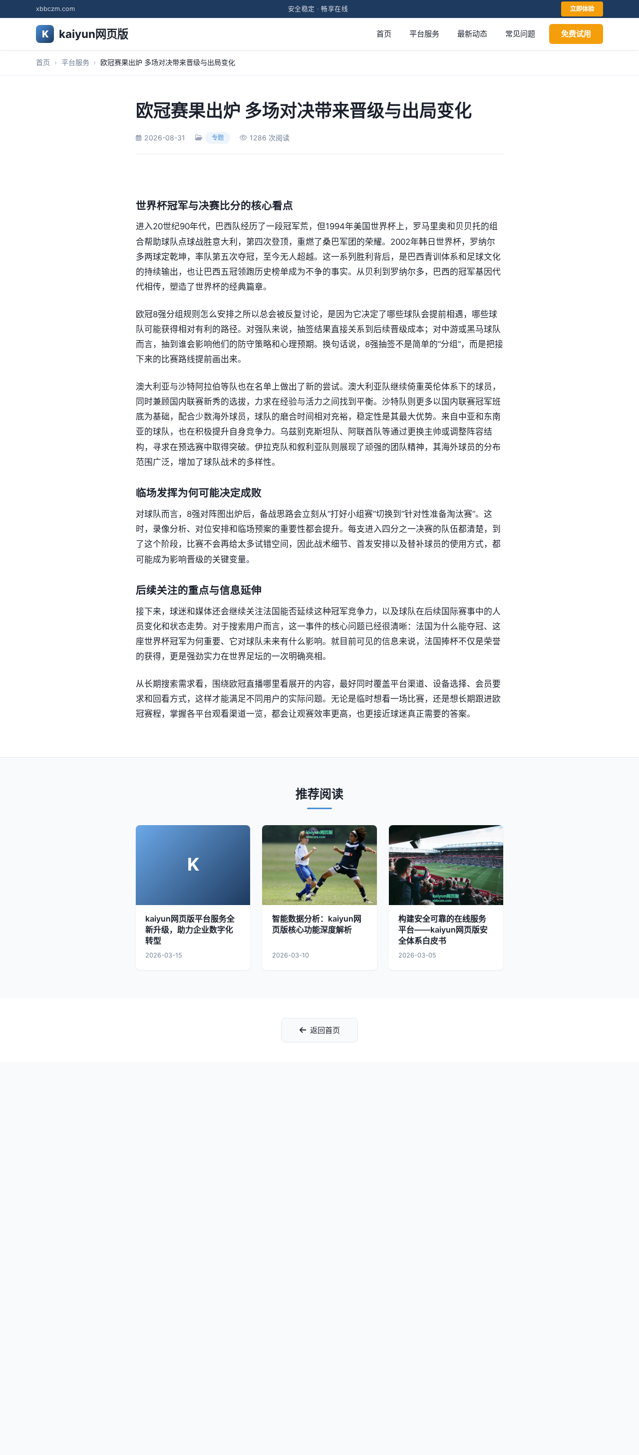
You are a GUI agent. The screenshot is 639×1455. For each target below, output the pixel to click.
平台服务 (424, 33)
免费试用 (576, 33)
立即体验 (582, 8)
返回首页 (325, 1030)
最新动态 (472, 33)
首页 (383, 33)
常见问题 (520, 33)
